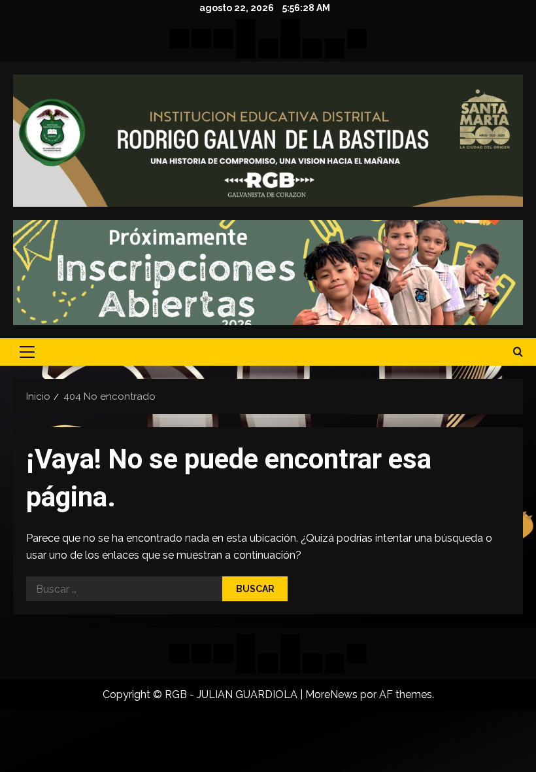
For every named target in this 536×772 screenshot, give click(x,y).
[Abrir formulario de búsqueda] (518, 352)
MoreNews (331, 694)
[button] (27, 352)
